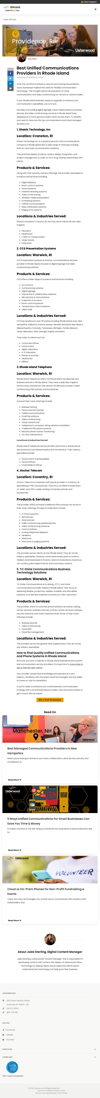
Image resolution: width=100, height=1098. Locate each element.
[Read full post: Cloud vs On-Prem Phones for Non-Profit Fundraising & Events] (50, 882)
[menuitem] (89, 2)
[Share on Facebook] (10, 73)
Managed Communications (30, 77)
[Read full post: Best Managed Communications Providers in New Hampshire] (50, 742)
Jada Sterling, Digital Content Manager (49, 55)
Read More (13, 779)
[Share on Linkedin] (10, 83)
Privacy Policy (60, 1090)
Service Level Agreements (45, 1093)
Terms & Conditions (45, 1090)
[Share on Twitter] (10, 78)
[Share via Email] (10, 88)
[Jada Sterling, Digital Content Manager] (50, 939)
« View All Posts (9, 19)
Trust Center (62, 1093)
